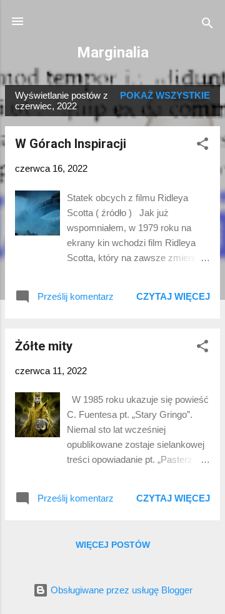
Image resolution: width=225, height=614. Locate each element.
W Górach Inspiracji (70, 143)
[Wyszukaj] (207, 25)
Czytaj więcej (173, 296)
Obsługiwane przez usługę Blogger (120, 590)
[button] (202, 146)
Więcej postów (113, 545)
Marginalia (113, 52)
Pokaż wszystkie (165, 95)
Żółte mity (43, 346)
